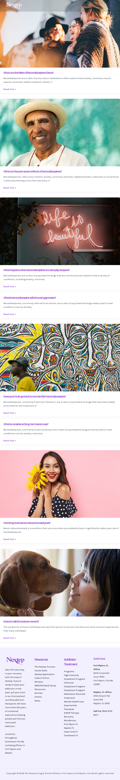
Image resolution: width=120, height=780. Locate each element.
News (37, 700)
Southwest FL (71, 735)
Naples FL (69, 728)
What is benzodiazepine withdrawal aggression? (29, 297)
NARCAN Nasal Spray (45, 685)
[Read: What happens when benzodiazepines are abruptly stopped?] (60, 231)
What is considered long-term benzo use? (25, 424)
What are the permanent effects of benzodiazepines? (32, 171)
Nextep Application (45, 674)
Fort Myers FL (71, 724)
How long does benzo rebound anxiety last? (26, 523)
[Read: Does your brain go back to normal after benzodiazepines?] (60, 357)
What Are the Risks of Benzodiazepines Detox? (28, 72)
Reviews (39, 681)
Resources (40, 689)
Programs (69, 671)
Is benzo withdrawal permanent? (21, 621)
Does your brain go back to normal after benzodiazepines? (34, 396)
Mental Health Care (74, 701)
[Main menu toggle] (111, 5)
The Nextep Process (45, 666)
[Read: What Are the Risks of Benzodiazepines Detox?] (60, 33)
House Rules (41, 670)
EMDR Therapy (71, 713)
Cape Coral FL (71, 731)
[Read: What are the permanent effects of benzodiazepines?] (60, 132)
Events (38, 697)
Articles (39, 693)
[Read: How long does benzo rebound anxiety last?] (60, 483)
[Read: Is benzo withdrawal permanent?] (60, 582)
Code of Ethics (42, 678)
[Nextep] (14, 5)
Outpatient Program (74, 690)
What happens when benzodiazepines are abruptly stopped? (36, 270)
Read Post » (9, 89)
